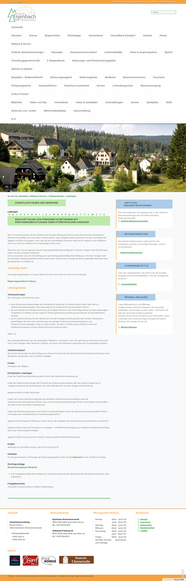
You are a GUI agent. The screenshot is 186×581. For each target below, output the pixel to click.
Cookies (143, 531)
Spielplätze (152, 102)
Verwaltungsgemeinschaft (25, 60)
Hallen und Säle (38, 102)
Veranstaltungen (114, 102)
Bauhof (168, 52)
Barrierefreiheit (147, 528)
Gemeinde (17, 27)
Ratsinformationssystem (131, 253)
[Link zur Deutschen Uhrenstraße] (76, 560)
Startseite (23, 196)
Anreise (33, 35)
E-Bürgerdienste (56, 60)
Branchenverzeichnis (134, 77)
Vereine (135, 102)
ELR (13, 119)
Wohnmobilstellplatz (55, 110)
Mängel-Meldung (129, 327)
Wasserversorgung (150, 85)
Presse (163, 35)
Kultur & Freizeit (19, 94)
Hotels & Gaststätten (87, 102)
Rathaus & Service (21, 44)
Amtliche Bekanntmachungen (27, 52)
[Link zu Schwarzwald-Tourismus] (15, 561)
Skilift (169, 102)
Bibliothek (16, 102)
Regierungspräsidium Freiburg (22, 281)
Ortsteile (147, 35)
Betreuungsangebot (61, 77)
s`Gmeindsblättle (113, 52)
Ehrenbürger (74, 35)
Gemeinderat (96, 35)
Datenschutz (146, 525)
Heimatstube (61, 102)
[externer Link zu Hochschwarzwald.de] (30, 561)
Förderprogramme (21, 85)
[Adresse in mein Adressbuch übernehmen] (45, 522)
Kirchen (101, 85)
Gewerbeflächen (48, 85)
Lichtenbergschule (122, 85)
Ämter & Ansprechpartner (143, 52)
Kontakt (143, 519)
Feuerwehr (159, 77)
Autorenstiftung (82, 110)
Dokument (77, 457)
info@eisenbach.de (20, 533)
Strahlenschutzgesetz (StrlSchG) (22, 467)
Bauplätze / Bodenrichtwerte (27, 77)
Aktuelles (16, 35)
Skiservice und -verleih (23, 110)
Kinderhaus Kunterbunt (76, 85)
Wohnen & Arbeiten (21, 69)
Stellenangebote (88, 77)
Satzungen (57, 52)
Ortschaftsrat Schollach (122, 35)
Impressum (145, 522)
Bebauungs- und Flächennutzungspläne (94, 60)
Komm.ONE (179, 580)
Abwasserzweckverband (83, 52)
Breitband (110, 77)
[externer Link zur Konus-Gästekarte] (48, 561)
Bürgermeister (52, 35)
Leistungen (71, 196)
